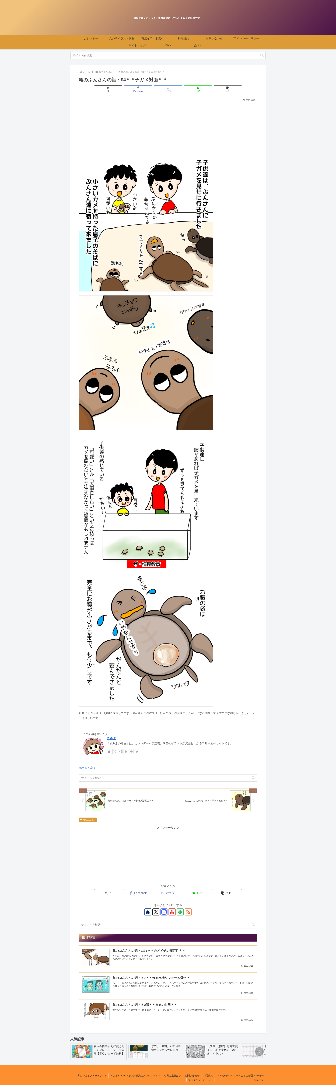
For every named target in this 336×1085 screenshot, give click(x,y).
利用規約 (208, 1075)
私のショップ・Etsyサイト (92, 1075)
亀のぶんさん (89, 819)
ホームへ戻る (87, 767)
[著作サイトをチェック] (109, 751)
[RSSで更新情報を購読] (137, 751)
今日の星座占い (172, 1075)
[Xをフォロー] (114, 751)
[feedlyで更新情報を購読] (131, 751)
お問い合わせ (192, 1075)
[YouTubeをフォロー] (126, 751)
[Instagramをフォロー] (120, 751)
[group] (99, 1051)
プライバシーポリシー (200, 1080)
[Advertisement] (168, 128)
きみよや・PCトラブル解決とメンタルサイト (135, 1075)
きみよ (111, 738)
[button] (262, 55)
